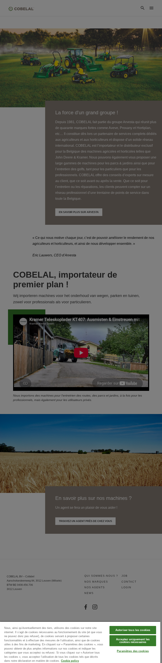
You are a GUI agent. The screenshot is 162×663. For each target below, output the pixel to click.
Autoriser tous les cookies (132, 630)
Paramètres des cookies (133, 651)
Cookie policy (70, 660)
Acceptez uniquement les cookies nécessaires (133, 641)
